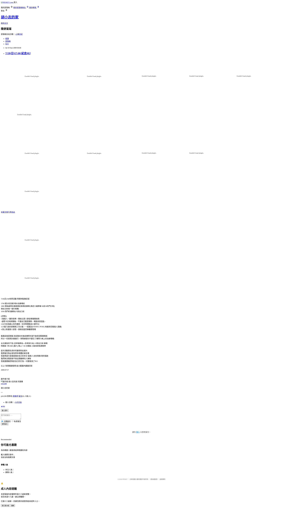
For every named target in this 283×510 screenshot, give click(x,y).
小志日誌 (18, 402)
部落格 (8, 41)
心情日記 (19, 34)
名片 (7, 44)
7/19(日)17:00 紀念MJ (18, 53)
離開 (12, 505)
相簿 (7, 39)
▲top (3, 406)
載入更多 (5, 410)
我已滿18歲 (5, 505)
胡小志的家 (10, 17)
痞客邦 (15, 396)
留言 (20, 396)
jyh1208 (4, 384)
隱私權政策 (154, 479)
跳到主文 (4, 23)
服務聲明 (162, 479)
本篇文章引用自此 (8, 212)
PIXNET (124, 479)
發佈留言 (5, 424)
